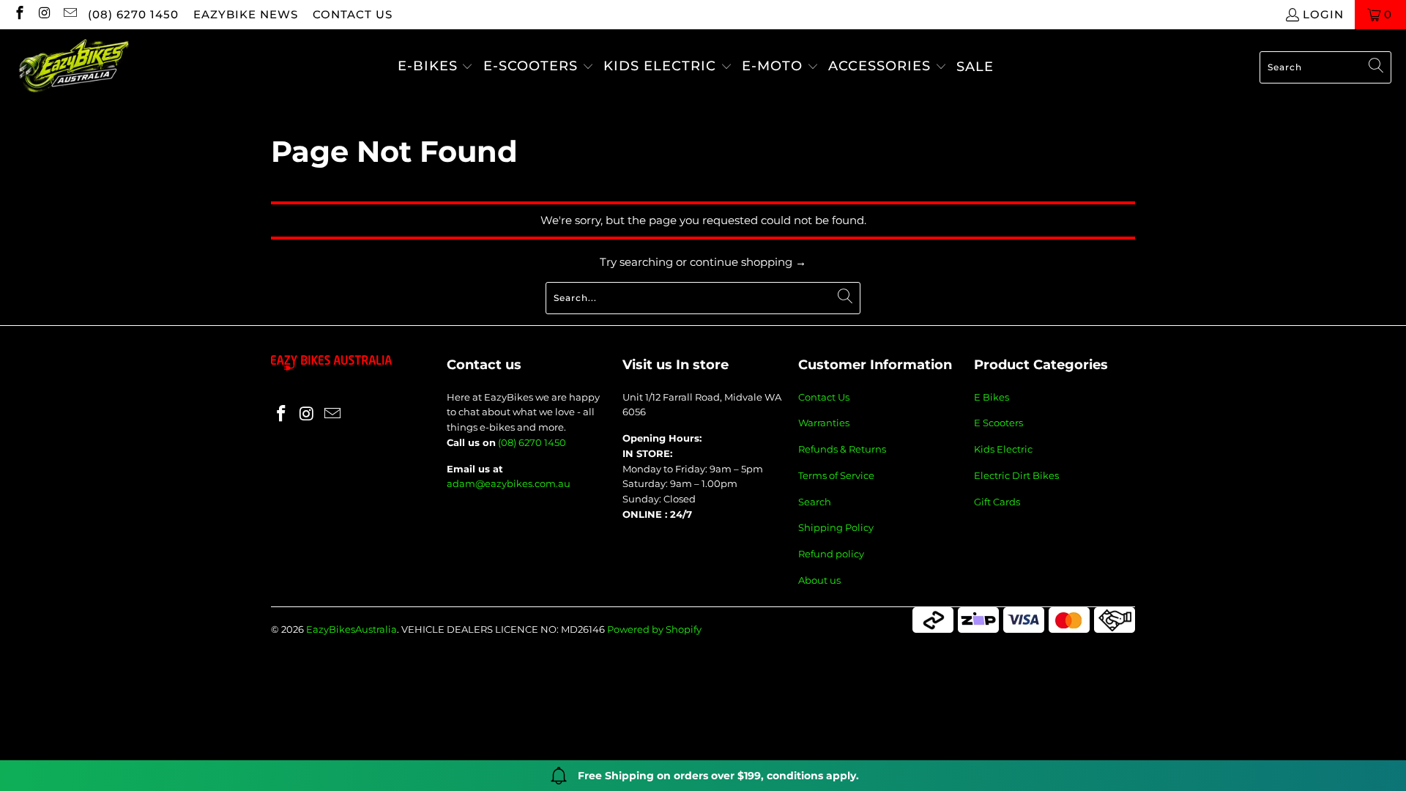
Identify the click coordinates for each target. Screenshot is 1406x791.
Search (814, 502)
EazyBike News (245, 14)
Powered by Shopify (654, 629)
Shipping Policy (836, 527)
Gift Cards (997, 502)
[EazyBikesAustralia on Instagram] (44, 14)
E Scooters (998, 422)
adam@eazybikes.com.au (508, 483)
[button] (436, 67)
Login (1323, 14)
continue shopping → (748, 262)
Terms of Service (836, 475)
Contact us (353, 14)
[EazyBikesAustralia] (73, 67)
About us (819, 580)
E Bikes (991, 397)
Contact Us (823, 397)
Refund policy (831, 554)
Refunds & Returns (842, 449)
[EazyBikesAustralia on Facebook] (18, 14)
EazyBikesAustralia (351, 629)
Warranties (823, 422)
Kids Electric (1003, 449)
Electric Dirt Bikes (1016, 475)
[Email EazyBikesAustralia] (69, 14)
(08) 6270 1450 (133, 14)
